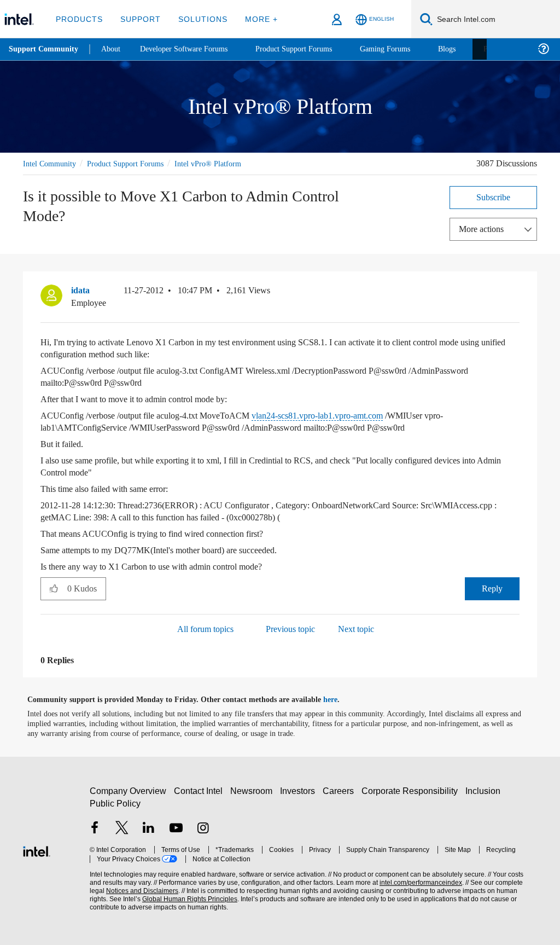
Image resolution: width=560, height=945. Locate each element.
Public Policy (114, 803)
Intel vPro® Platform (222, 163)
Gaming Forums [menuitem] (405, 49)
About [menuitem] (113, 49)
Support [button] (137, 19)
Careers (340, 790)
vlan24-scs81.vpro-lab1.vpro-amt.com (342, 415)
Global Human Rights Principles (167, 899)
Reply (492, 588)
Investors (300, 790)
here (340, 699)
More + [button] (254, 19)
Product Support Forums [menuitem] (309, 49)
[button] (515, 292)
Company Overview (128, 790)
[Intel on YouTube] (176, 828)
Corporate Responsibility (411, 790)
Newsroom (253, 790)
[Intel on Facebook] (94, 828)
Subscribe (494, 196)
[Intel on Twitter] (122, 828)
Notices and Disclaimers (125, 890)
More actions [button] (484, 228)
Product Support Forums (134, 163)
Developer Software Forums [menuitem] (192, 49)
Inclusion (485, 790)
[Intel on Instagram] (203, 828)
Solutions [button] (197, 19)
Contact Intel (199, 790)
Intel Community (51, 163)
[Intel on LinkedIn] (148, 828)
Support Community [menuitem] (44, 49)
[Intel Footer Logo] (36, 849)
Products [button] (78, 19)
